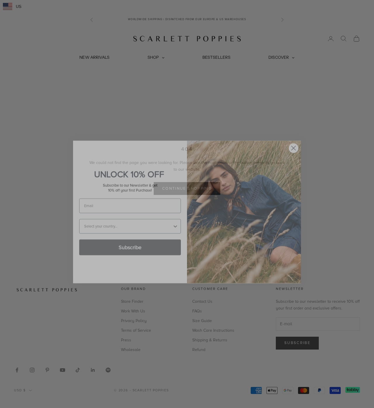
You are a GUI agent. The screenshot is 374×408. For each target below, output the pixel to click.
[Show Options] (175, 218)
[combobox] (128, 218)
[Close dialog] (293, 140)
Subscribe (130, 239)
